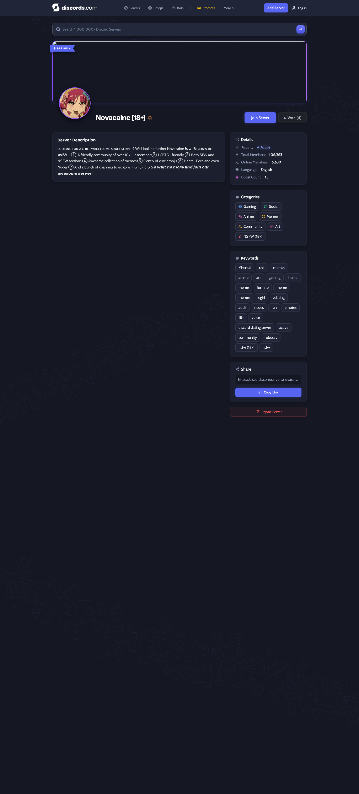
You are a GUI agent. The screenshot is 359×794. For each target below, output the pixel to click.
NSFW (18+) (252, 236)
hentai (293, 277)
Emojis (158, 8)
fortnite (263, 287)
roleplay (271, 337)
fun (274, 307)
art (258, 277)
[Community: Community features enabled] (150, 118)
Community (252, 226)
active (283, 327)
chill (262, 267)
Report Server (272, 412)
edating (279, 297)
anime (243, 277)
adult (242, 307)
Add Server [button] (276, 8)
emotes (290, 307)
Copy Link (271, 392)
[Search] (300, 29)
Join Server (260, 117)
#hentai (245, 267)
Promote (209, 8)
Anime (248, 216)
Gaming (249, 206)
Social (273, 206)
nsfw (266, 347)
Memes (272, 216)
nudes (259, 307)
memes (279, 267)
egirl (261, 297)
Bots (180, 8)
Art (277, 226)
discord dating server (255, 327)
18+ (241, 317)
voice (256, 317)
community (248, 337)
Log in (302, 8)
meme (244, 287)
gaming (274, 277)
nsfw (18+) (246, 347)
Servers (134, 8)
